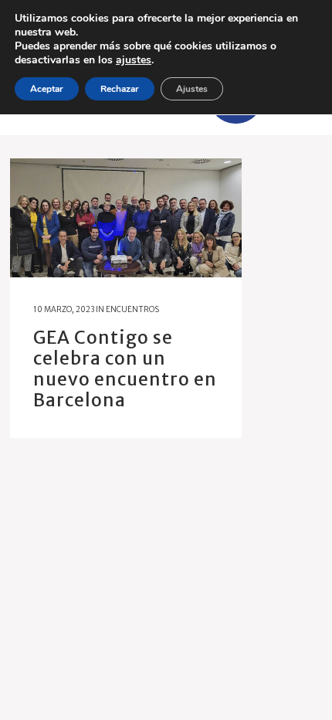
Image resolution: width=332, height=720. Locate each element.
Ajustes (192, 89)
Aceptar (46, 89)
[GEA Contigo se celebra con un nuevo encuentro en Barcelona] (126, 217)
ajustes (133, 60)
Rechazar (119, 89)
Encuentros (132, 309)
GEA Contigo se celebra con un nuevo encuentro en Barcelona (125, 368)
